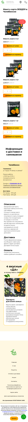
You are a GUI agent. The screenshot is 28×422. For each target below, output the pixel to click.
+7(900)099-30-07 (15, 183)
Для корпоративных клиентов (14, 396)
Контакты (14, 381)
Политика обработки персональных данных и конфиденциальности (14, 386)
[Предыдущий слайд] (1, 301)
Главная (14, 362)
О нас (14, 366)
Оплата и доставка (14, 373)
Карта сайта (14, 392)
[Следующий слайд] (27, 301)
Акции (14, 377)
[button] (21, 2)
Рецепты (14, 370)
